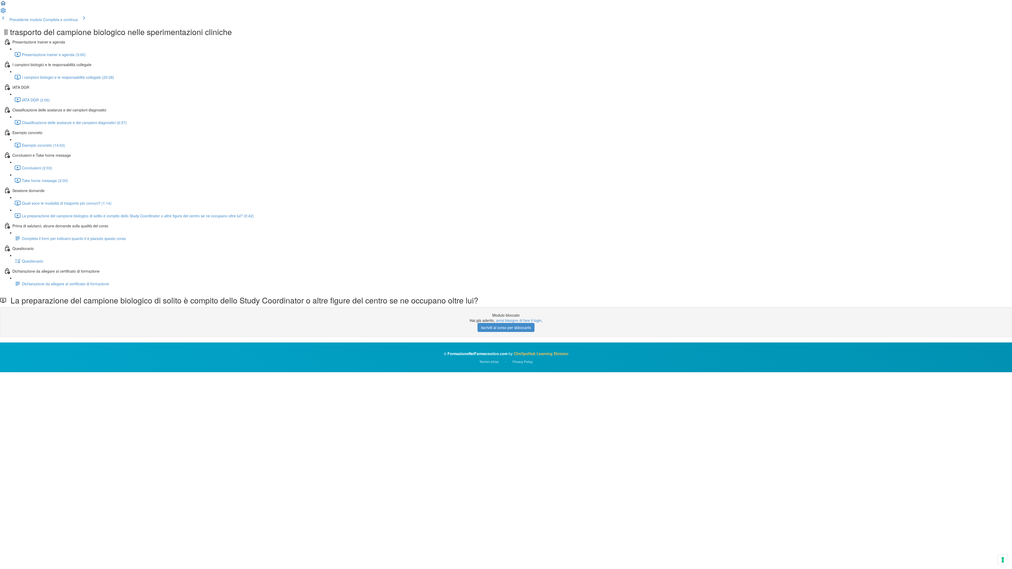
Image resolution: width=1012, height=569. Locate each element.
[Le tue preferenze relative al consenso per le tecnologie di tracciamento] (1003, 560)
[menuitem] (3, 12)
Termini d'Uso (489, 361)
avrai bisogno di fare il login (519, 320)
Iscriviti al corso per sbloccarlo (506, 327)
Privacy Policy (523, 361)
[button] (3, 4)
